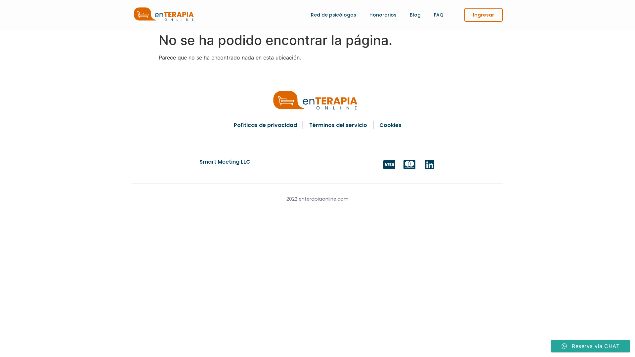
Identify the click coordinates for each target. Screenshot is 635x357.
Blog (415, 15)
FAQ (439, 15)
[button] (483, 15)
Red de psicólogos (333, 15)
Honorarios (383, 15)
